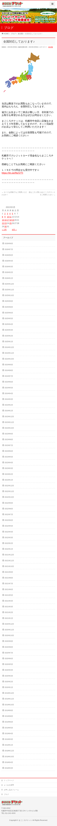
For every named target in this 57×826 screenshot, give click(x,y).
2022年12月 (9, 486)
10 (8, 217)
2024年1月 (9, 411)
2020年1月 (9, 687)
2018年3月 (9, 768)
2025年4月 (9, 324)
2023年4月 (9, 463)
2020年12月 (9, 624)
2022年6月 (9, 520)
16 (5, 220)
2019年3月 (9, 739)
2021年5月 (9, 595)
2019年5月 (9, 728)
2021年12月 (9, 555)
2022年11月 (9, 491)
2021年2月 (9, 612)
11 (10, 217)
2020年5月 (9, 664)
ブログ (6, 794)
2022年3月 (9, 538)
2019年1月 (9, 745)
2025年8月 (9, 307)
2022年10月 (9, 497)
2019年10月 (9, 705)
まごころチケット (25, 820)
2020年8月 (9, 647)
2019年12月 (9, 693)
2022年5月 (9, 526)
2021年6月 (9, 589)
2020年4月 (9, 670)
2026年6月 (9, 255)
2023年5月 (9, 457)
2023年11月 (9, 422)
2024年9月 (9, 365)
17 (8, 220)
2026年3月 (9, 267)
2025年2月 (9, 336)
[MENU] (52, 4)
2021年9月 (9, 572)
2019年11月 (9, 699)
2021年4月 (9, 601)
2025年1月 (9, 342)
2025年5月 (9, 318)
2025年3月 (9, 330)
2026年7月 (9, 249)
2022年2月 (9, 543)
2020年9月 (9, 641)
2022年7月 (9, 514)
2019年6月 (9, 722)
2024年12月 (9, 347)
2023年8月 (9, 439)
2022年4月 (9, 532)
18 (10, 220)
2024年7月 (9, 376)
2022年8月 (9, 509)
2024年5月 (9, 388)
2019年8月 (9, 716)
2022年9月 (9, 503)
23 (5, 223)
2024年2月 (9, 405)
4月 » (14, 230)
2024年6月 (9, 382)
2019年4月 (9, 734)
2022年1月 (9, 549)
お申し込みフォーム (11, 790)
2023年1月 (9, 480)
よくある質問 (9, 785)
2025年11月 (9, 290)
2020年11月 (9, 630)
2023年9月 (9, 434)
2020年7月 (9, 653)
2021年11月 (9, 561)
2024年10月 (9, 359)
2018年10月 (9, 757)
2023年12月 (9, 417)
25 (10, 223)
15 (3, 220)
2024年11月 (9, 353)
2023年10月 (9, 428)
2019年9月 (9, 710)
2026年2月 (9, 272)
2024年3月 (9, 399)
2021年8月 (9, 578)
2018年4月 (9, 762)
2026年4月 (9, 261)
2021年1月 (9, 618)
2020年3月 (9, 676)
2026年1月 (9, 278)
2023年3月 (9, 468)
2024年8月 (9, 370)
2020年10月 (9, 635)
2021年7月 (9, 584)
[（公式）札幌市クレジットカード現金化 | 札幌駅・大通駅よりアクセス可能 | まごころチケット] (12, 5)
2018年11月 (9, 751)
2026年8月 (9, 244)
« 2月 (4, 230)
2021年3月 (9, 607)
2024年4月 (9, 393)
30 (5, 226)
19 (13, 220)
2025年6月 (9, 313)
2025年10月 (9, 295)
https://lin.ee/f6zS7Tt (12, 173)
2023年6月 (9, 451)
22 (3, 223)
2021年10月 (9, 566)
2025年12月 (9, 284)
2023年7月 (9, 445)
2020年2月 (9, 682)
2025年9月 (9, 301)
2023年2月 (9, 474)
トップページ (9, 780)
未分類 (50, 47)
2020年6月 (9, 659)
